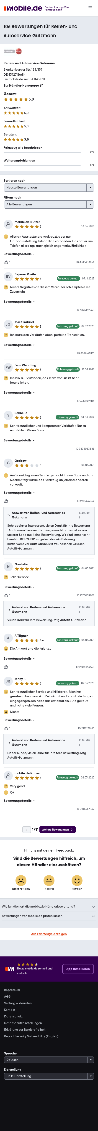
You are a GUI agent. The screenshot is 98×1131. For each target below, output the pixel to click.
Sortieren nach (14, 181)
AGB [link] (7, 996)
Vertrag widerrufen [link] (18, 1003)
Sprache (10, 1053)
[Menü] (90, 8)
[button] (49, 254)
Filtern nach (12, 197)
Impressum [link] (12, 990)
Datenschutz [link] (13, 1016)
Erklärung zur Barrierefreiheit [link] (25, 1030)
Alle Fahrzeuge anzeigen (49, 934)
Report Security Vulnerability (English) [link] (31, 1036)
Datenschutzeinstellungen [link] (23, 1023)
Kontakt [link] (9, 1010)
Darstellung (12, 1070)
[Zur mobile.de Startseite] (41, 8)
